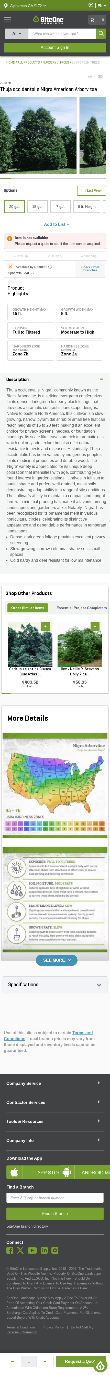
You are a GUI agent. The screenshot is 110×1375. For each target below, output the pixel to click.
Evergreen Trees (86, 63)
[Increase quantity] (45, 1361)
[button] (26, 6)
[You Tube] (33, 1253)
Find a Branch (20, 1187)
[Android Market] (81, 1168)
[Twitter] (21, 1253)
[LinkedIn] (45, 1253)
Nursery (50, 63)
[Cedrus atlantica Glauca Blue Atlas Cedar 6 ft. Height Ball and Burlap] (30, 644)
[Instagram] (56, 1253)
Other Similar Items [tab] (27, 608)
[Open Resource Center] (100, 1365)
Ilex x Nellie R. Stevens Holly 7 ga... (80, 671)
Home (10, 63)
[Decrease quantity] (12, 1361)
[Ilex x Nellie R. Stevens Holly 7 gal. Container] (80, 644)
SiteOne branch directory (27, 1226)
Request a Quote (81, 1361)
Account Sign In (55, 47)
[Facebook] (11, 1253)
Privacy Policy (53, 1327)
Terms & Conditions (21, 1327)
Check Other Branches (90, 268)
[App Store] (28, 1168)
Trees (64, 63)
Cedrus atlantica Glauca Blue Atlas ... (30, 671)
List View (94, 190)
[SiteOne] (48, 23)
